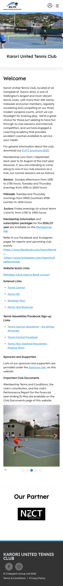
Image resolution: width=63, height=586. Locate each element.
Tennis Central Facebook (23, 337)
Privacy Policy (37, 578)
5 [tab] (40, 470)
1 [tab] (23, 470)
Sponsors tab (37, 367)
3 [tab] (31, 470)
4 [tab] (36, 470)
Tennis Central (16, 287)
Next (55, 436)
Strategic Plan (16, 300)
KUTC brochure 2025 (35, 150)
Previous (7, 435)
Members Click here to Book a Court (26, 274)
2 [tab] (27, 470)
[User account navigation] (50, 5)
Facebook (9, 566)
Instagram (19, 566)
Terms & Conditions (14, 578)
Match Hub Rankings (20, 307)
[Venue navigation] (57, 6)
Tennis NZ (14, 294)
